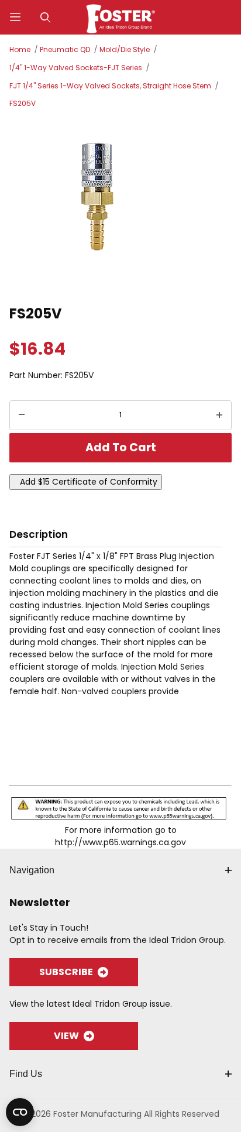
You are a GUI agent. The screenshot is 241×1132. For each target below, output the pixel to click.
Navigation (31, 870)
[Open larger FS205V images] (120, 205)
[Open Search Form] (45, 17)
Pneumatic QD (65, 49)
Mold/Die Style (124, 49)
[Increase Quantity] (219, 415)
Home (19, 49)
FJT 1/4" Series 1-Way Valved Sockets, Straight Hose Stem (110, 86)
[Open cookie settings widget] (20, 1112)
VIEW (66, 1035)
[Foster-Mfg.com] (121, 16)
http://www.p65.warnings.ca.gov (120, 842)
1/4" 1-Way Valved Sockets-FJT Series (75, 68)
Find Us (25, 1074)
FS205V (22, 103)
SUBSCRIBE (66, 972)
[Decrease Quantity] (21, 415)
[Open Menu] (15, 17)
